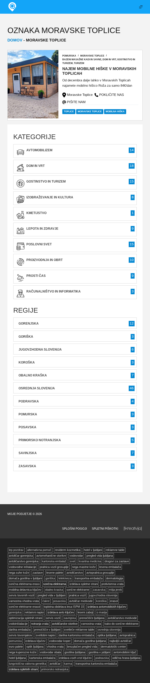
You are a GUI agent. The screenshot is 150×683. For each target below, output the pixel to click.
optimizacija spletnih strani (25, 618)
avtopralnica (127, 635)
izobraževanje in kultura (49, 197)
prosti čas (36, 275)
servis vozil (53, 618)
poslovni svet (39, 244)
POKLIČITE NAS (111, 95)
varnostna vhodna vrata (24, 601)
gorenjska (15, 612)
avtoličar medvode (81, 601)
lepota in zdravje (42, 228)
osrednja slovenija (109, 629)
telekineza (64, 578)
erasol (114, 601)
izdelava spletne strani (84, 584)
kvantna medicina (90, 561)
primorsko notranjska (54, 669)
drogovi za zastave (117, 561)
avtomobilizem (39, 150)
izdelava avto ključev (60, 612)
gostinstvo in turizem (46, 181)
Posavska (27, 427)
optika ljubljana (106, 635)
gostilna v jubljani (99, 652)
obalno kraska (54, 589)
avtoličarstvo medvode (122, 618)
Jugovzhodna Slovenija (40, 349)
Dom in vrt (109, 59)
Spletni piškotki (105, 528)
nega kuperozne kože (22, 652)
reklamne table (115, 550)
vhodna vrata (55, 646)
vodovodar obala (50, 652)
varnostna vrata (91, 623)
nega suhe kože (19, 572)
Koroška (27, 362)
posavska (59, 601)
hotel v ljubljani (93, 550)
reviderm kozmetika (67, 550)
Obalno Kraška (33, 375)
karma (68, 663)
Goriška (26, 336)
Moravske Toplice (92, 55)
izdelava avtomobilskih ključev (107, 606)
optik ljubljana (34, 646)
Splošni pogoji (74, 528)
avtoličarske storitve (65, 623)
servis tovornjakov (20, 635)
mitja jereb (115, 589)
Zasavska (27, 466)
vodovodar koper (60, 641)
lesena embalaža (110, 567)
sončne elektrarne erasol (24, 606)
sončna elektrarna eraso (24, 584)
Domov (14, 40)
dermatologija (114, 578)
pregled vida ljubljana (100, 555)
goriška (50, 578)
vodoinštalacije (18, 623)
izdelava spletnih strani (23, 669)
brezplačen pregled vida (82, 646)
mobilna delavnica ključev (25, 589)
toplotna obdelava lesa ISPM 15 (64, 606)
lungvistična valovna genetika (27, 663)
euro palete (16, 646)
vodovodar (76, 555)
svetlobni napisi (45, 635)
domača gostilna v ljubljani (25, 578)
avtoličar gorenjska (21, 555)
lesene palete (54, 572)
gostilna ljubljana (74, 652)
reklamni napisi (34, 612)
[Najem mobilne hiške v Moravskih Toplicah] (33, 84)
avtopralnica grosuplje (100, 572)
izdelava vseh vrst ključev (75, 658)
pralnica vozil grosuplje (54, 567)
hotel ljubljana (17, 658)
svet (72, 561)
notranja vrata (39, 623)
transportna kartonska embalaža (96, 663)
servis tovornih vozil (21, 595)
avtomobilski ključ (125, 652)
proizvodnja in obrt (44, 260)
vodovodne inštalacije (22, 567)
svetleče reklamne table (79, 629)
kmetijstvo (36, 213)
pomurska (15, 641)
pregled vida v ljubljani (51, 595)
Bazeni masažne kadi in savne (81, 59)
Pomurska (69, 55)
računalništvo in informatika (53, 291)
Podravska (29, 401)
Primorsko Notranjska (40, 440)
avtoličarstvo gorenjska (23, 561)
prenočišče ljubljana (91, 618)
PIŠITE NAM (76, 102)
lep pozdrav (16, 550)
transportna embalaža (89, 578)
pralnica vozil (77, 595)
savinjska (70, 618)
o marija (102, 612)
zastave (38, 572)
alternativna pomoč (39, 550)
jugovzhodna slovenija (103, 595)
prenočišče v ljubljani (47, 629)
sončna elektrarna (54, 584)
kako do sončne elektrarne (121, 623)
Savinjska (28, 453)
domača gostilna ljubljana (90, 641)
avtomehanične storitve (51, 555)
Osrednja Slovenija (37, 388)
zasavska (99, 589)
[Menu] (141, 7)
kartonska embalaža (42, 658)
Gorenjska (29, 323)
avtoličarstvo (75, 572)
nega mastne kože (84, 567)
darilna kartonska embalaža (76, 635)
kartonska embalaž (54, 561)
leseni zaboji (85, 612)
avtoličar (55, 663)
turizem (79, 63)
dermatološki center (113, 646)
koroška (101, 601)
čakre (46, 601)
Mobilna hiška (115, 111)
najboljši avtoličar (120, 641)
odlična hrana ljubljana (126, 658)
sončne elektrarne (77, 589)
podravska (102, 658)
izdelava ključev (35, 641)
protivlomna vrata (112, 584)
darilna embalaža (19, 629)
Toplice (69, 111)
